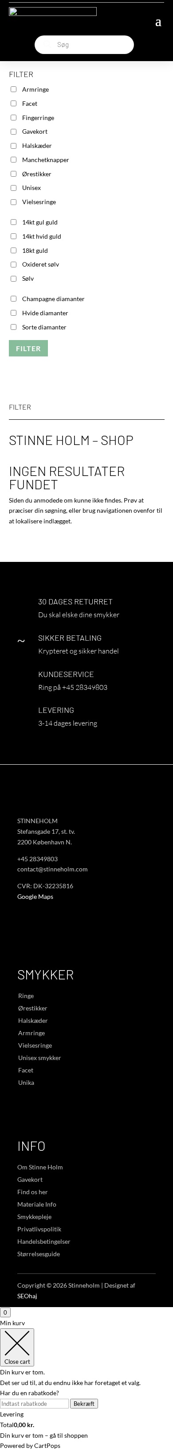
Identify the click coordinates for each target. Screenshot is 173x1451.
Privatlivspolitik (39, 1229)
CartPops (47, 1445)
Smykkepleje (34, 1216)
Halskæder (37, 145)
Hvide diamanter (45, 313)
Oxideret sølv (40, 264)
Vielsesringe (39, 201)
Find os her (32, 1192)
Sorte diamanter (44, 327)
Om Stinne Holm (40, 1167)
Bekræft (84, 1403)
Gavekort (34, 131)
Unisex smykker (39, 1057)
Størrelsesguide (38, 1254)
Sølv (28, 278)
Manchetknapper (45, 159)
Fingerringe (38, 117)
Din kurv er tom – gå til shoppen (44, 1435)
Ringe (26, 995)
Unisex (31, 187)
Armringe (35, 89)
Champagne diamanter (53, 298)
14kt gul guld (40, 222)
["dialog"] (86, 1384)
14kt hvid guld (41, 236)
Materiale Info (36, 1204)
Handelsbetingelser (44, 1241)
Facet (29, 103)
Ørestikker (36, 174)
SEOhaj (27, 1296)
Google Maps (35, 896)
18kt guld (35, 250)
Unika (26, 1082)
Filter (28, 348)
